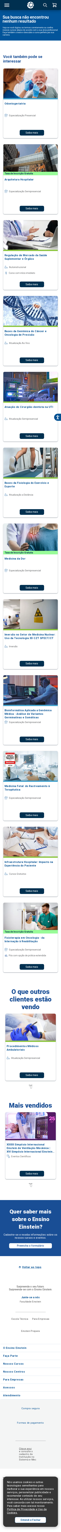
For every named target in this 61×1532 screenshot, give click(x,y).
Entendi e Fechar (31, 1520)
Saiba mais (32, 132)
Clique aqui (25, 1448)
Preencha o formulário (30, 1245)
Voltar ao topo (31, 1267)
